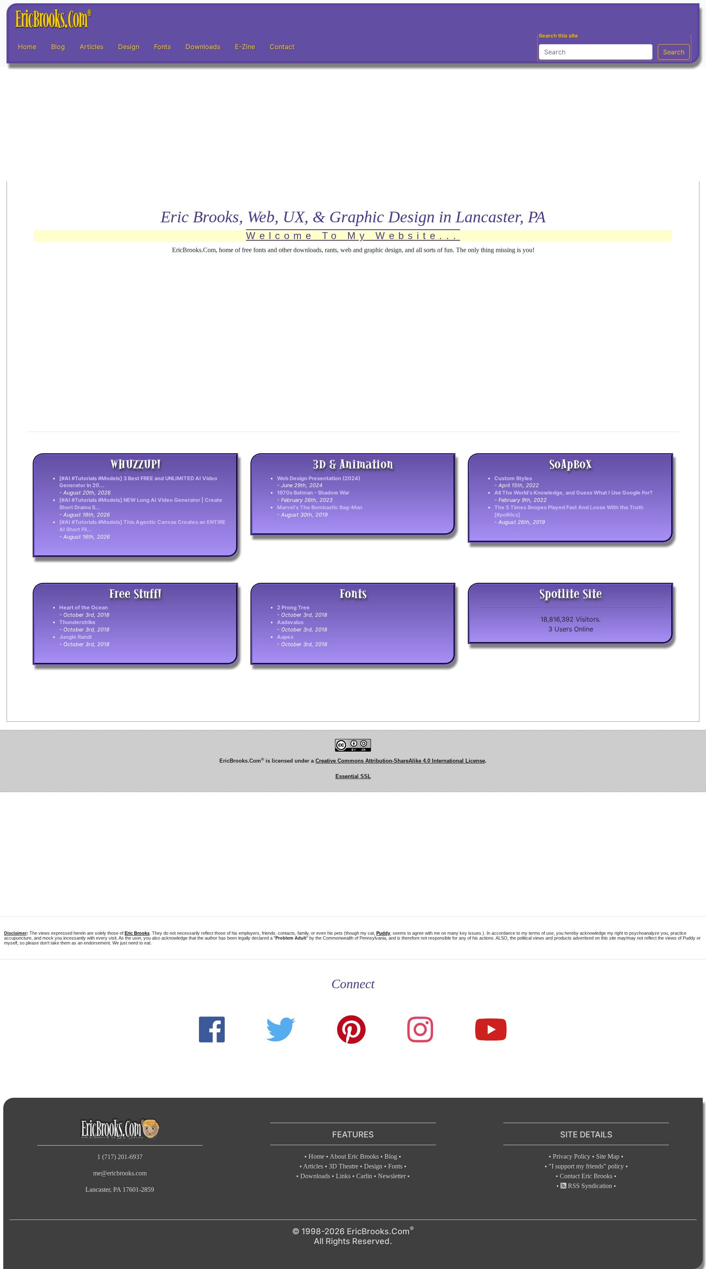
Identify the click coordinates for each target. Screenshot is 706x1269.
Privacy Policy (571, 1156)
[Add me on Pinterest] (351, 1029)
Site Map (607, 1156)
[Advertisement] (353, 124)
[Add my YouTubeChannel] (491, 1029)
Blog (58, 47)
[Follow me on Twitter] (280, 1029)
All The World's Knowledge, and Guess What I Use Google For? (573, 493)
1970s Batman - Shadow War (313, 493)
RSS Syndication (589, 1185)
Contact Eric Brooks (586, 1176)
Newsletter (392, 1176)
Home (27, 47)
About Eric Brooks (354, 1156)
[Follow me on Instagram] (420, 1029)
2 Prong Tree (293, 607)
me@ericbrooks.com (120, 1173)
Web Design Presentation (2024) (318, 478)
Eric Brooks (137, 933)
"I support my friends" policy (586, 1166)
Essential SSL (353, 776)
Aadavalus (290, 622)
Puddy (383, 933)
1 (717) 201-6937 (120, 1156)
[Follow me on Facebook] (211, 1029)
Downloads (202, 47)
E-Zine (245, 47)
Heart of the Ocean (83, 607)
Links (343, 1176)
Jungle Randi (75, 637)
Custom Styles (513, 478)
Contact (282, 47)
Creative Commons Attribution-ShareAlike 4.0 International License (400, 761)
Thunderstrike (77, 622)
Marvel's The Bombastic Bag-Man (319, 507)
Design (128, 47)
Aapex (285, 637)
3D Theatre (343, 1166)
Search (673, 52)
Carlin (364, 1176)
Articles (91, 47)
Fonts (162, 47)
